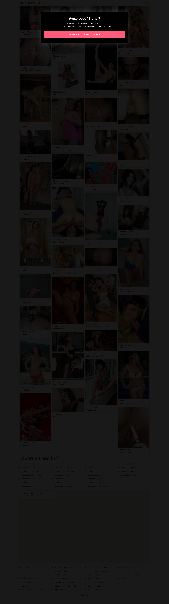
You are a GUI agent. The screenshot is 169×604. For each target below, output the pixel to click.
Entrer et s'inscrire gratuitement (84, 34)
